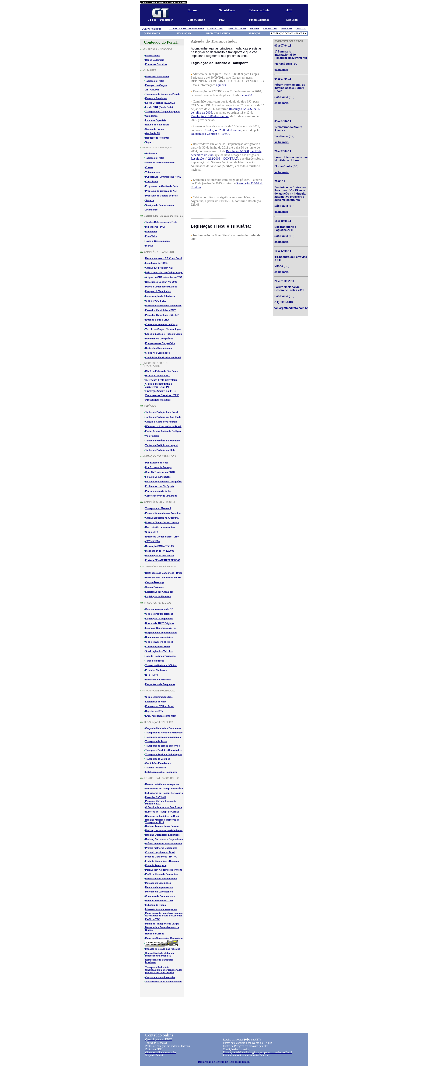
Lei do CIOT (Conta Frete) (159, 107)
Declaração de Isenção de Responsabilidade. (224, 1061)
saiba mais (281, 102)
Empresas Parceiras (156, 64)
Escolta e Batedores (156, 98)
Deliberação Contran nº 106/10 (210, 133)
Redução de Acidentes (157, 137)
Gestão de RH (152, 133)
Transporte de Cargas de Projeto (162, 94)
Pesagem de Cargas (156, 85)
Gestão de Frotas (154, 129)
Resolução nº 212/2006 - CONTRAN (214, 158)
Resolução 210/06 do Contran (210, 116)
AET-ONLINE (152, 89)
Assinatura (151, 153)
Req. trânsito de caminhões (160, 527)
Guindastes (151, 116)
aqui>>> (221, 85)
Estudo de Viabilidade (157, 124)
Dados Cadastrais (154, 60)
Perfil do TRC (152, 919)
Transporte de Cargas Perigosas (162, 111)
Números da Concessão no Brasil (163, 426)
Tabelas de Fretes (154, 158)
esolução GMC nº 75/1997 (160, 546)
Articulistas (151, 209)
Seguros (149, 142)
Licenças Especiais (155, 120)
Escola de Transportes (157, 76)
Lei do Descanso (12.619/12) (160, 102)
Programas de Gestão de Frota (161, 186)
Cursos (149, 167)
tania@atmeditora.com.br (291, 308)
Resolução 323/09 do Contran (222, 130)
